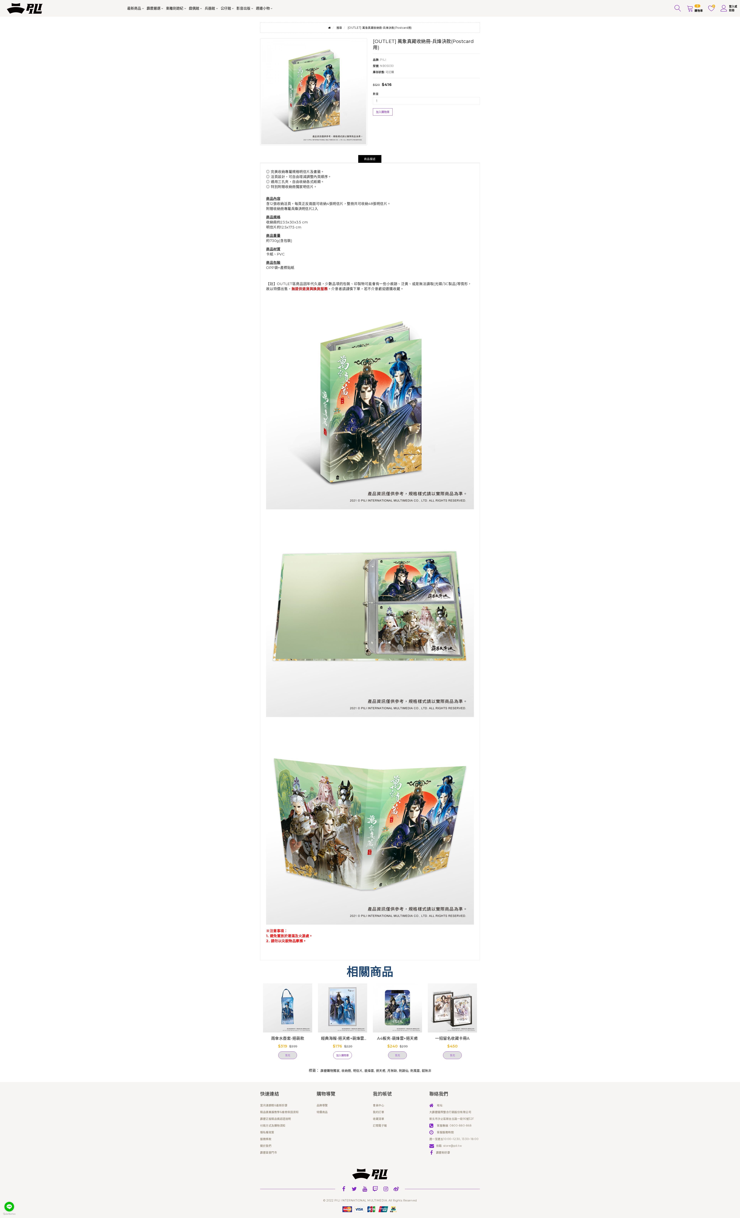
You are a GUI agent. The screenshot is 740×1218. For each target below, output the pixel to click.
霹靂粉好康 (443, 1152)
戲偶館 (194, 8)
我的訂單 (378, 1112)
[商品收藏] (269, 1056)
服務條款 (265, 1139)
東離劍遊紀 (174, 8)
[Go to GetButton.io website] (9, 1214)
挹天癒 (381, 1071)
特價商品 (322, 1112)
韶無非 (426, 1071)
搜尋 (339, 27)
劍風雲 (415, 1071)
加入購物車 (382, 112)
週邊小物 (263, 8)
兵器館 (210, 8)
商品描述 (370, 159)
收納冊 (346, 1071)
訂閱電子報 (380, 1125)
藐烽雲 (369, 1071)
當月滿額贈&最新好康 (273, 1105)
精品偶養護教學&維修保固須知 (279, 1112)
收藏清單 (378, 1119)
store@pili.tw (452, 1145)
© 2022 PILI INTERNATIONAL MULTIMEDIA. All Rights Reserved (370, 1200)
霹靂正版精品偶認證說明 (275, 1119)
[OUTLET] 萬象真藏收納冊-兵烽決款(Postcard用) (380, 27)
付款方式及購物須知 (272, 1125)
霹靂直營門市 (268, 1152)
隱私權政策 (267, 1132)
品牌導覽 (322, 1105)
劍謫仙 (404, 1071)
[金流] (370, 1209)
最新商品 (134, 8)
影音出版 (243, 8)
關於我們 (265, 1145)
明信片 (358, 1071)
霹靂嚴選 (154, 8)
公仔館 (226, 8)
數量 (375, 94)
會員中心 (378, 1105)
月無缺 (392, 1071)
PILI (383, 59)
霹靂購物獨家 (330, 1071)
